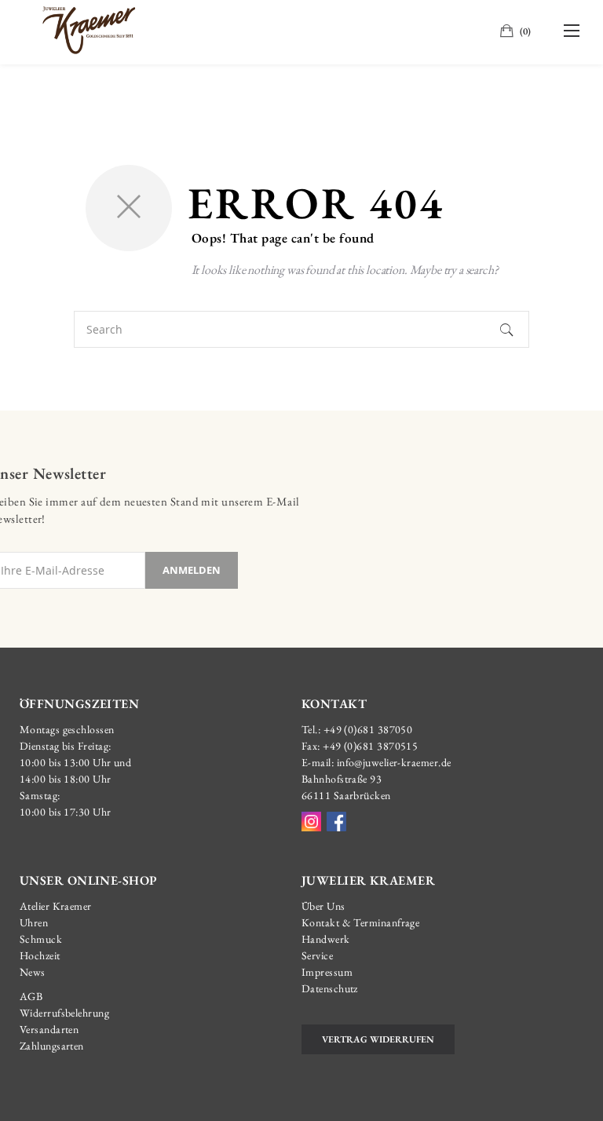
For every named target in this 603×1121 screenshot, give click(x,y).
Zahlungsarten (52, 1046)
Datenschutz (330, 988)
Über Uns (323, 906)
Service (317, 955)
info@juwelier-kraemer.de (394, 762)
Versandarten (49, 1029)
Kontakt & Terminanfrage (360, 922)
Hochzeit (40, 955)
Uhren (34, 922)
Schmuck (41, 939)
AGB (31, 996)
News (33, 972)
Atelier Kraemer (56, 906)
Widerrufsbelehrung (64, 1013)
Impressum (327, 972)
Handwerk (326, 939)
